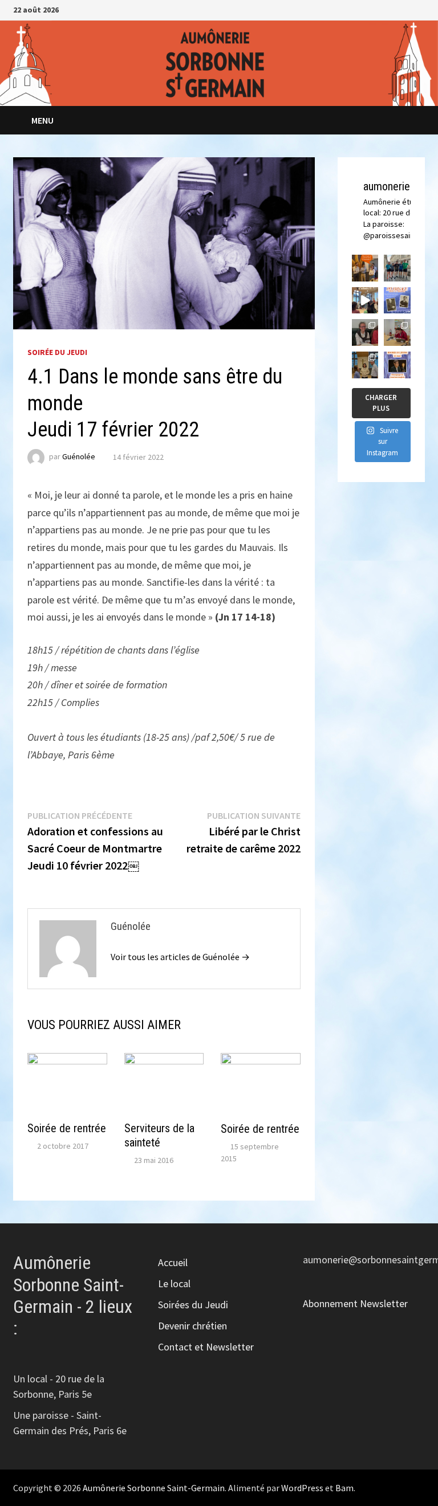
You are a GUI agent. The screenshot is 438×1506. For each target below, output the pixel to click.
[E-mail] (419, 8)
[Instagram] (406, 8)
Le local (174, 1283)
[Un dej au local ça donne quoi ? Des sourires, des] (365, 332)
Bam (344, 1487)
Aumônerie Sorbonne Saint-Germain (154, 1487)
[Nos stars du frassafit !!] (397, 268)
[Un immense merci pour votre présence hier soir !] (365, 300)
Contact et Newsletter (206, 1346)
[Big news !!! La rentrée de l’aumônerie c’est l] (365, 268)
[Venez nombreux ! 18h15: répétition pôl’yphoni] (397, 365)
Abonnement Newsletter (355, 1303)
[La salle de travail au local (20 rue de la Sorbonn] (397, 332)
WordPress (302, 1487)
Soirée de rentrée (66, 1128)
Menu (42, 120)
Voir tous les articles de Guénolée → (180, 956)
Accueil (173, 1262)
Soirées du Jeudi (193, 1304)
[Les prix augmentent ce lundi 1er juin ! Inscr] (397, 300)
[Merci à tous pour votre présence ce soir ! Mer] (365, 365)
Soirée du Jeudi (57, 352)
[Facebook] (391, 8)
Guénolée (78, 457)
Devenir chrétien (192, 1325)
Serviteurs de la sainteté (159, 1135)
